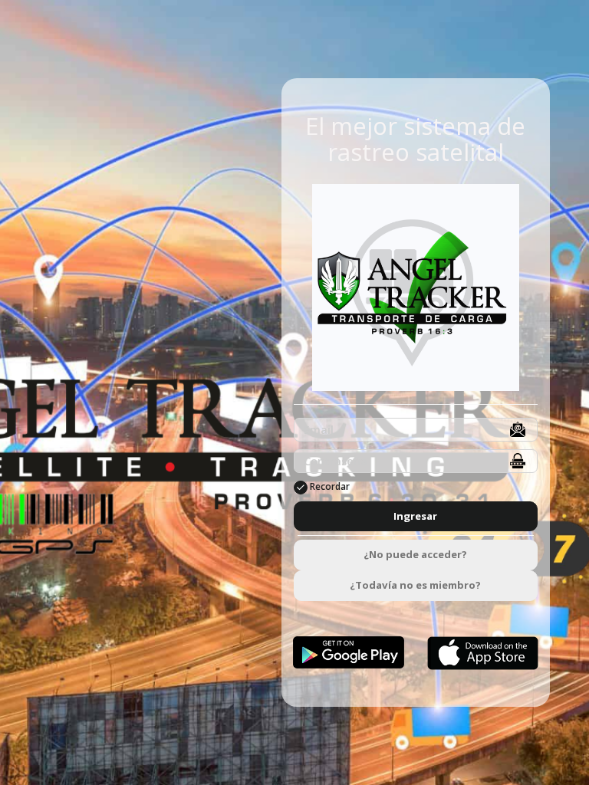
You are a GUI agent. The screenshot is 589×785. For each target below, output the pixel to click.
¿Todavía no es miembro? (415, 585)
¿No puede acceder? (415, 554)
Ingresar (415, 516)
